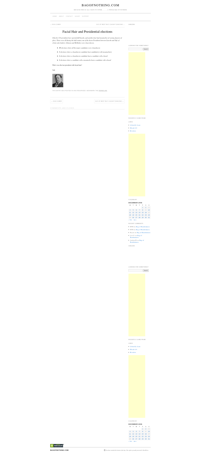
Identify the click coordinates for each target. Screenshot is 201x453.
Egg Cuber (55, 24)
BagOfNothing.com (100, 5)
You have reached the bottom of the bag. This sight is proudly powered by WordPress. (127, 450)
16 (146, 212)
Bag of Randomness (143, 227)
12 (133, 212)
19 (133, 215)
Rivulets (133, 131)
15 (143, 212)
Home (55, 16)
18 (130, 215)
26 (133, 217)
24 (149, 215)
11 (130, 212)
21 (139, 215)
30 (146, 217)
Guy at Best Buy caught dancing (110, 24)
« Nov (130, 220)
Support (85, 16)
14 (139, 212)
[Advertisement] (136, 83)
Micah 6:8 (133, 128)
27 (136, 217)
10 (149, 210)
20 (136, 215)
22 (143, 215)
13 (136, 212)
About (61, 16)
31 (149, 217)
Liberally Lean (135, 125)
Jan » (135, 220)
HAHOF (77, 16)
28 (139, 217)
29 (143, 217)
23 (146, 215)
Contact (69, 16)
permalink (103, 90)
